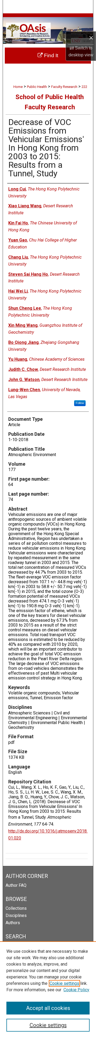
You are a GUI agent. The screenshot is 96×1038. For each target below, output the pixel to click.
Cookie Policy (76, 989)
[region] (48, 989)
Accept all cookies (48, 1008)
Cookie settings (64, 983)
